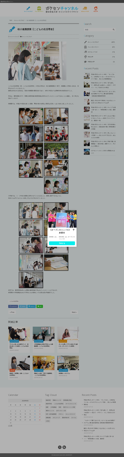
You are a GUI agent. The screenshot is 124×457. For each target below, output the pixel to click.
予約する (62, 243)
